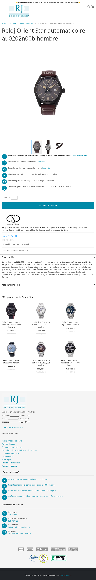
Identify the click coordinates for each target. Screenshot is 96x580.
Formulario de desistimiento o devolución (19, 450)
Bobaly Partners (65, 575)
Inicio (4, 23)
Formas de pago (8, 444)
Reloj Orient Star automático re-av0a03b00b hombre (11, 324)
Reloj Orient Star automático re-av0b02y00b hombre (41, 362)
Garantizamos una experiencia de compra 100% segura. (31, 485)
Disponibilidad (8, 456)
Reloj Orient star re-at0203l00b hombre (11, 361)
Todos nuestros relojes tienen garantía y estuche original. (32, 490)
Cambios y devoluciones (12, 447)
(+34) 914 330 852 (79, 155)
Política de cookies (9, 466)
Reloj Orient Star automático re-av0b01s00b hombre (41, 324)
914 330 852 (13, 514)
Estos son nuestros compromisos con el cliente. (28, 479)
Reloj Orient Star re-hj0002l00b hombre (70, 323)
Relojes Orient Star (26, 23)
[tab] (48, 256)
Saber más (41, 161)
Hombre (13, 23)
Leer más (46, 168)
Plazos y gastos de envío (12, 441)
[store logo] (19, 11)
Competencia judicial (11, 453)
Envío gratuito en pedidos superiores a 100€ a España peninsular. (35, 496)
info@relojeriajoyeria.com (19, 527)
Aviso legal (6, 459)
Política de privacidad (11, 463)
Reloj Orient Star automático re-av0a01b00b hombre (70, 362)
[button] (48, 147)
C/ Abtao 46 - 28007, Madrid (19, 533)
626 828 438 (13, 521)
